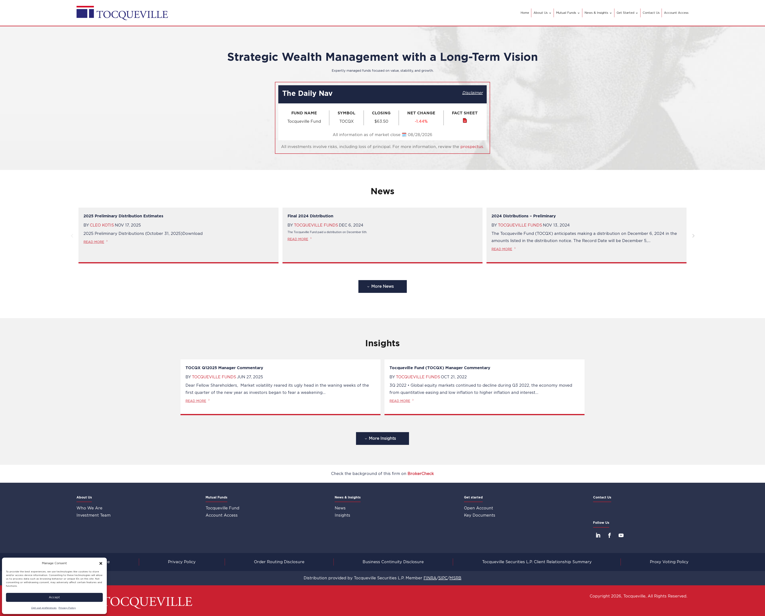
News (340, 508)
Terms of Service (93, 562)
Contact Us (651, 13)
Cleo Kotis (102, 225)
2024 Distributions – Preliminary (523, 216)
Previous (72, 235)
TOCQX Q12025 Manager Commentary (224, 368)
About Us (541, 13)
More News (382, 286)
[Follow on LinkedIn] (598, 535)
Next (693, 235)
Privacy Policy (182, 562)
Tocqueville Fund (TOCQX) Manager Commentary (439, 368)
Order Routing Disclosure (279, 562)
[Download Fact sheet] (464, 122)
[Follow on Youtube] (621, 535)
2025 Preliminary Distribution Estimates (123, 216)
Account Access (676, 13)
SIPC (442, 578)
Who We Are (89, 508)
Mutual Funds (566, 13)
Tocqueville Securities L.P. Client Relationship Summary (537, 562)
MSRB (455, 578)
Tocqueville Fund (222, 508)
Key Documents (479, 515)
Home (525, 13)
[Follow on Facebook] (610, 535)
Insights (342, 515)
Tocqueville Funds (316, 225)
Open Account (478, 508)
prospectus (471, 147)
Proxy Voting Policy (669, 562)
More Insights (382, 438)
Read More (93, 242)
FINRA (430, 578)
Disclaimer (472, 93)
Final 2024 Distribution (310, 216)
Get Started (625, 13)
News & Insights (596, 13)
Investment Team (93, 515)
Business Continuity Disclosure (393, 562)
